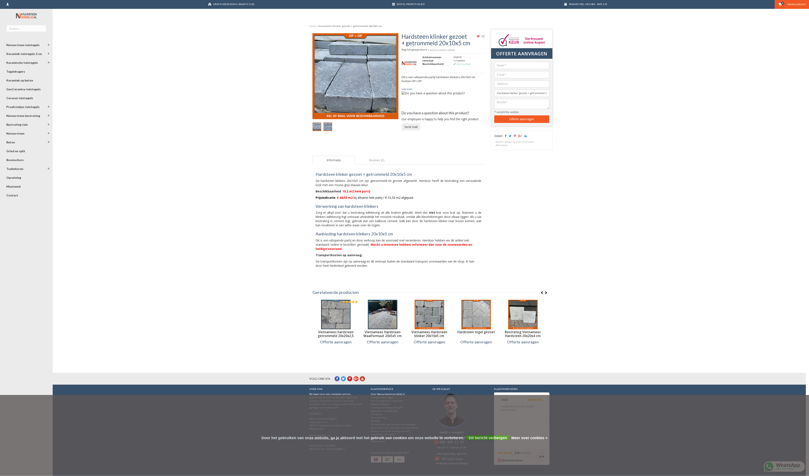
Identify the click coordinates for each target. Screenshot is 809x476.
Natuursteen (15, 133)
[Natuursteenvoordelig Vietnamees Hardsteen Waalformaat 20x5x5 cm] (382, 314)
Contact (12, 195)
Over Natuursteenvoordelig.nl (388, 394)
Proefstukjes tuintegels (23, 107)
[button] (48, 45)
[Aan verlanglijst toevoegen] (479, 36)
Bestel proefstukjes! (411, 4)
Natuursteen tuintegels (23, 45)
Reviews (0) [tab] (376, 160)
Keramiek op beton (19, 80)
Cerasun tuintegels (19, 98)
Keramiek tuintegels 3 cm (24, 54)
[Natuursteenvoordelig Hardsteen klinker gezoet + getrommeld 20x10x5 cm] (355, 77)
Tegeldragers (15, 71)
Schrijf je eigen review (442, 49)
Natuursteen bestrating (23, 115)
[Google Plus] (356, 379)
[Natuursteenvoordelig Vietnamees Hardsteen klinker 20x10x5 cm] (429, 314)
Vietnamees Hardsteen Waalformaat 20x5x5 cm (382, 334)
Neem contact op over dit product (515, 141)
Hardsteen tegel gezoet (476, 332)
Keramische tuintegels (22, 62)
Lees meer (407, 89)
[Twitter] (343, 379)
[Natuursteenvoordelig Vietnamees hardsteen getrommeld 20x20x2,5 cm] (336, 314)
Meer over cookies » (529, 438)
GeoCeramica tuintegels (23, 89)
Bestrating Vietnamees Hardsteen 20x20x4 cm (523, 334)
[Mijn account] (7, 3)
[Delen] (505, 136)
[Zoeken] (42, 26)
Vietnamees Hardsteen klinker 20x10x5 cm (429, 334)
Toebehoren (14, 169)
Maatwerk (13, 186)
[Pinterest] (349, 379)
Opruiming (13, 177)
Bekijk (335, 350)
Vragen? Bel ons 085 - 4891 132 (588, 4)
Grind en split (15, 151)
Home (312, 26)
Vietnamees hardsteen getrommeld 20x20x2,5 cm (336, 336)
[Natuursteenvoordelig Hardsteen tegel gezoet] (476, 314)
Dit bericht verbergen (488, 438)
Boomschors (15, 160)
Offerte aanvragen (521, 119)
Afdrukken (502, 145)
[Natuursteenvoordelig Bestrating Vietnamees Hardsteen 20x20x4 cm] (523, 314)
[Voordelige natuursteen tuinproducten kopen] (26, 16)
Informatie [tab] (334, 160)
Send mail (411, 127)
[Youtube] (362, 379)
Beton (10, 142)
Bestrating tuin (17, 124)
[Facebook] (337, 379)
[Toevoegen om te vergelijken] (483, 36)
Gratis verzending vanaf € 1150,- (234, 4)
